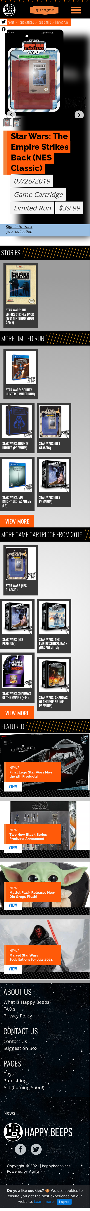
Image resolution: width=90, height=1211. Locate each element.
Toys (8, 1074)
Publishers (45, 22)
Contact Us (15, 1041)
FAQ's (9, 1009)
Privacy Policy (17, 1016)
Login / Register (43, 10)
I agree (64, 1201)
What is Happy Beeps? (27, 1002)
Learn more (44, 1201)
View (13, 786)
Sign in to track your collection (19, 229)
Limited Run (61, 22)
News (9, 1113)
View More (17, 521)
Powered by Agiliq (23, 1171)
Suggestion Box (20, 1048)
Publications (27, 22)
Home (11, 22)
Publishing (15, 1080)
